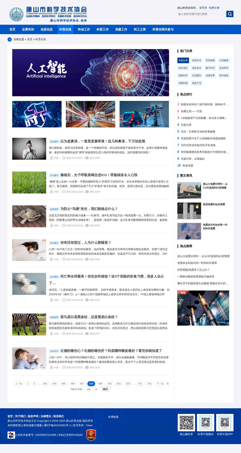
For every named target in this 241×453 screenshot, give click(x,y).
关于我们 (20, 416)
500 (110, 383)
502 (128, 383)
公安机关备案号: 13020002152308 (35, 434)
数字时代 (210, 68)
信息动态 (47, 29)
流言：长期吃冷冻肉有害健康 (196, 131)
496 (73, 383)
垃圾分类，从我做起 (191, 158)
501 (119, 383)
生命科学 (223, 68)
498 (91, 383)
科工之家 (140, 29)
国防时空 (183, 75)
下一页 (160, 383)
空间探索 (210, 60)
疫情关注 (196, 60)
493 (45, 383)
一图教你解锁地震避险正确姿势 (195, 276)
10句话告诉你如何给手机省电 (196, 145)
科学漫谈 (223, 75)
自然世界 (210, 75)
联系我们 (58, 416)
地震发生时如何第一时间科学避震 (197, 262)
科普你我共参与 (163, 29)
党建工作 (121, 29)
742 (149, 383)
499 (100, 383)
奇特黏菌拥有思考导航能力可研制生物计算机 (205, 151)
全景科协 (28, 29)
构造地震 (185, 165)
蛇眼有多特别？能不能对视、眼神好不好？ (204, 104)
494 (54, 383)
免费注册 (214, 7)
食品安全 (196, 68)
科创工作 (84, 29)
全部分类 (183, 60)
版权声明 (33, 416)
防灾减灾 (183, 68)
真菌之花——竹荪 (189, 111)
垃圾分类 (184, 124)
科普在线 (65, 29)
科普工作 (103, 29)
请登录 (203, 7)
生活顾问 (196, 75)
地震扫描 (183, 83)
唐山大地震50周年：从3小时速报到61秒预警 (203, 256)
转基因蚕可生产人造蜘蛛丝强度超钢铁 (201, 138)
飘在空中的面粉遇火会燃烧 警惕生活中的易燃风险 (206, 283)
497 (82, 383)
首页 (12, 29)
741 (140, 383)
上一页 (18, 383)
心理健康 (223, 60)
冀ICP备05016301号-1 (58, 425)
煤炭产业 (196, 83)
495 (64, 383)
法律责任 (46, 416)
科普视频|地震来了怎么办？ (193, 269)
